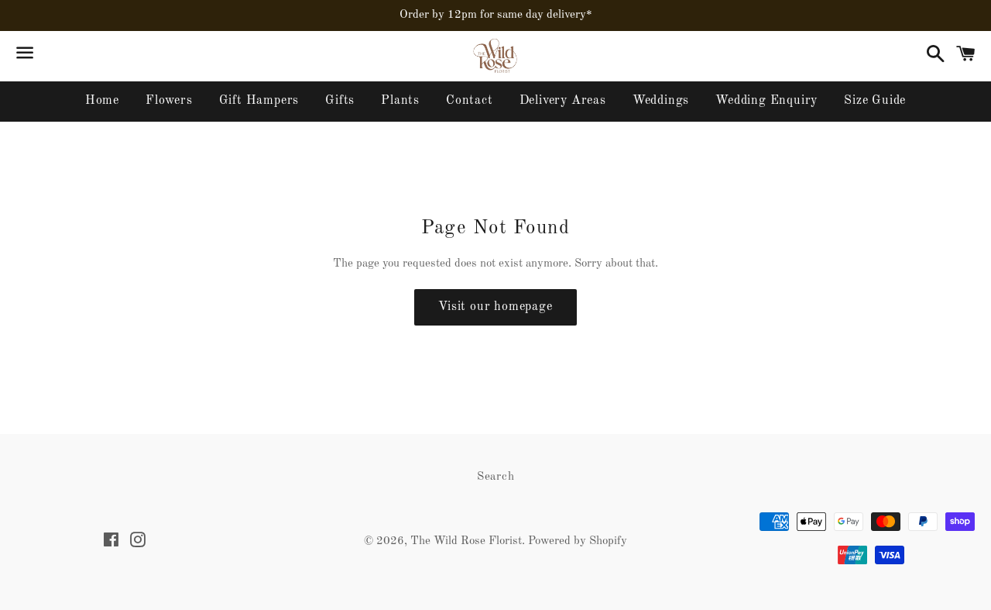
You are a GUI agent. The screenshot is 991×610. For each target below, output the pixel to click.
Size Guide (875, 101)
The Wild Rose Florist (466, 541)
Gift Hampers (259, 101)
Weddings (661, 101)
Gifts (340, 101)
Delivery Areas (563, 101)
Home (102, 101)
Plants (400, 101)
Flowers (169, 101)
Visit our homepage (495, 307)
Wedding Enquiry (766, 101)
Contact (469, 101)
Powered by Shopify (577, 541)
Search (496, 477)
